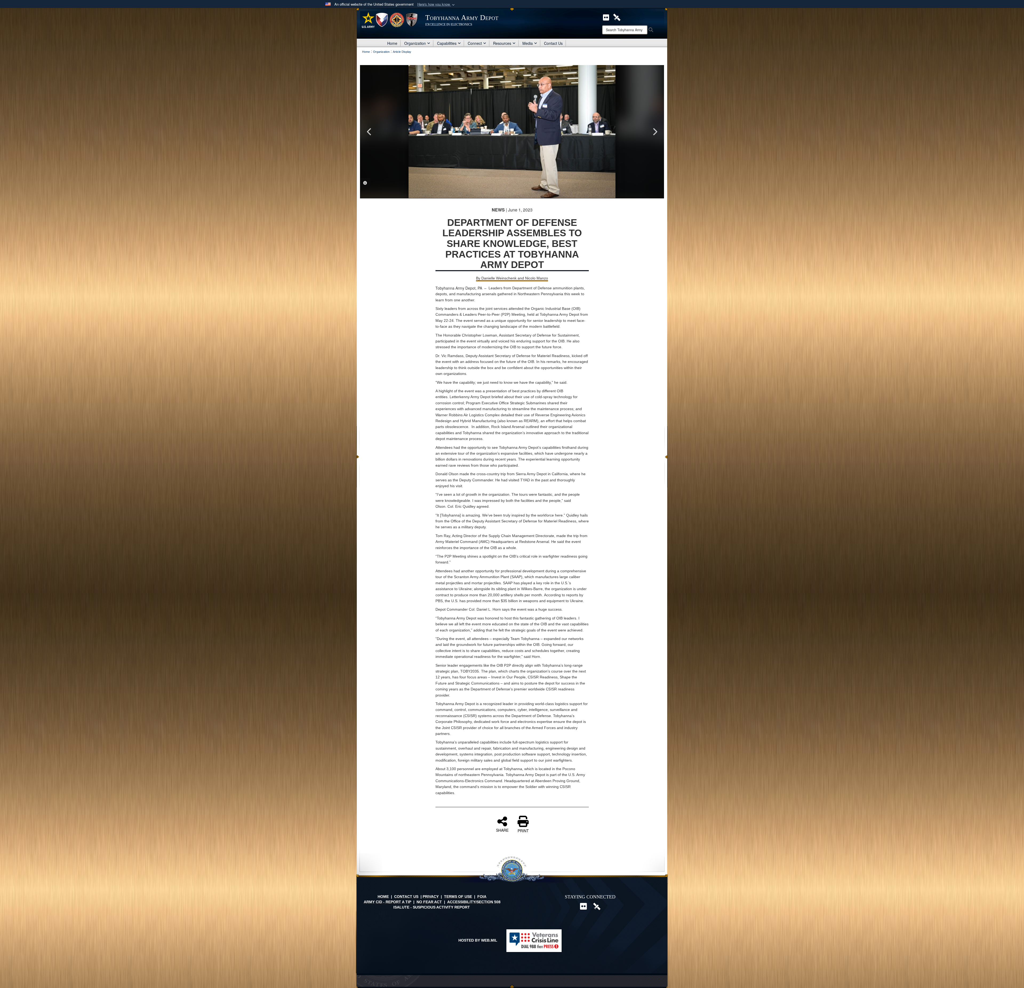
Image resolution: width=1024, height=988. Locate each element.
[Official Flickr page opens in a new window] (606, 16)
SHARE (502, 829)
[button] (436, 4)
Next (654, 131)
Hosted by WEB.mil (477, 940)
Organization (415, 43)
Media (527, 43)
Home (392, 43)
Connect (475, 43)
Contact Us (553, 43)
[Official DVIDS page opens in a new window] (617, 16)
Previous (369, 131)
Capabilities (447, 43)
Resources (502, 43)
